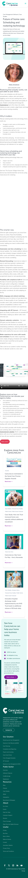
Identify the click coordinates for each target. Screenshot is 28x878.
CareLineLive (4, 105)
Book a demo (5, 441)
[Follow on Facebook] (5, 865)
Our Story (5, 806)
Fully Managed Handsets (9, 758)
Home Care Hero (9, 552)
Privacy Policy (6, 848)
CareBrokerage (6, 776)
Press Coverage (7, 821)
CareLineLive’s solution (7, 432)
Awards (7, 470)
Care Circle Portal (7, 755)
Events (4, 809)
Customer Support (7, 815)
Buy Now (5, 833)
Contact (5, 842)
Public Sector (8, 511)
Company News (15, 590)
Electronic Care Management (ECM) (11, 764)
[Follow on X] (9, 865)
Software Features (7, 773)
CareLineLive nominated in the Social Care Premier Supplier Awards (14, 476)
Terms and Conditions (8, 851)
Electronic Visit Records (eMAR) (11, 743)
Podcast (5, 788)
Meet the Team (6, 812)
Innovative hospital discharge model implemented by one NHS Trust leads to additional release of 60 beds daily (13, 603)
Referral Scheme (7, 839)
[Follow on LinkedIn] (17, 865)
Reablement (6, 779)
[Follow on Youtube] (21, 865)
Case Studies (8, 508)
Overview (5, 770)
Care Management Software (10, 14)
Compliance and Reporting (9, 749)
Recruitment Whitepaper (9, 800)
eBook (4, 794)
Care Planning (6, 746)
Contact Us (8, 730)
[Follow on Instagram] (13, 865)
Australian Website (8, 845)
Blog (4, 785)
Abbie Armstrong (14, 85)
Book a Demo (10, 677)
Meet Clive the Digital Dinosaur (11, 824)
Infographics (6, 797)
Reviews (5, 818)
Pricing (4, 830)
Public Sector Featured (17, 511)
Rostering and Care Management (11, 740)
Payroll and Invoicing (8, 752)
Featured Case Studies (17, 508)
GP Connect (6, 761)
